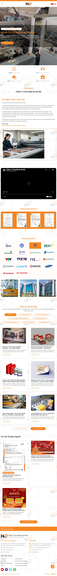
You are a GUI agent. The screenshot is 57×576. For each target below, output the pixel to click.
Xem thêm (7, 43)
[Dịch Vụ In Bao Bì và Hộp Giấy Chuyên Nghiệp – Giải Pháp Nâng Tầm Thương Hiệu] (42, 337)
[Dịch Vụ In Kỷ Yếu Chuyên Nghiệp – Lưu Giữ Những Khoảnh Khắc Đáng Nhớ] (14, 337)
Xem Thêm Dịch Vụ (20, 428)
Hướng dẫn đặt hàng (21, 565)
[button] (4, 4)
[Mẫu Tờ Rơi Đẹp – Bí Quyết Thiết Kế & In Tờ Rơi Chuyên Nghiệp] (14, 403)
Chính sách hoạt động (21, 561)
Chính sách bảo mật (20, 563)
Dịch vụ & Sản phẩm (6, 563)
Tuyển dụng (18, 558)
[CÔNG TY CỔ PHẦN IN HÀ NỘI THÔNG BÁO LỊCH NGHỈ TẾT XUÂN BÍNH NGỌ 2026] (14, 497)
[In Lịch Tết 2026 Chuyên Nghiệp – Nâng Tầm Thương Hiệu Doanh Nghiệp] (14, 370)
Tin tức (3, 565)
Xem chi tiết (7, 354)
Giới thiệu (3, 561)
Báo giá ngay (38, 428)
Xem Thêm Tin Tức (28, 521)
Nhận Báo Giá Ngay (7, 529)
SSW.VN (54, 574)
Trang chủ (3, 558)
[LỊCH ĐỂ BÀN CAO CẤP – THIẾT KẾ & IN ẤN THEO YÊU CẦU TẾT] (42, 403)
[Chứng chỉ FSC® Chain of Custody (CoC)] (14, 457)
